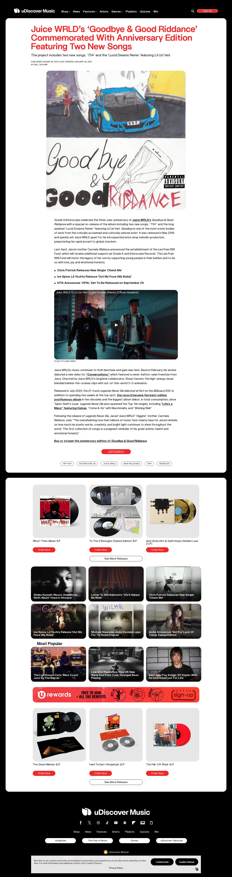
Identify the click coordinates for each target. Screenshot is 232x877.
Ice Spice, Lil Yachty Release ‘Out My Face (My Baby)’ (94, 276)
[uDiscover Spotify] (124, 822)
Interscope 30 (87, 464)
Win (155, 11)
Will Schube (41, 65)
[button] (59, 518)
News (76, 11)
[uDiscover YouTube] (116, 822)
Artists (104, 11)
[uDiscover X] (89, 822)
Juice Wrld (109, 464)
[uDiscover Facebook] (80, 822)
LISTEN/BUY (116, 451)
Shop (64, 11)
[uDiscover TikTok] (107, 822)
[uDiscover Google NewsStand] (142, 822)
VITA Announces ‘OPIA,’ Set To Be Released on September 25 (100, 283)
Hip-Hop (67, 464)
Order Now (44, 550)
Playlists (131, 11)
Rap (149, 464)
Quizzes (145, 11)
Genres (116, 11)
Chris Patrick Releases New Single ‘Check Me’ (89, 270)
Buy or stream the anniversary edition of (100, 441)
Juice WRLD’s (141, 220)
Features (89, 11)
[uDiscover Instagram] (98, 822)
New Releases (131, 464)
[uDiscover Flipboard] (133, 822)
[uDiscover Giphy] (151, 822)
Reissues (164, 464)
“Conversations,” (98, 374)
